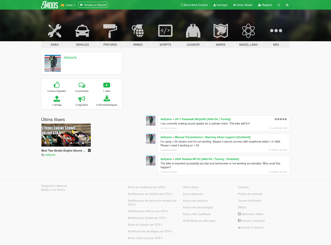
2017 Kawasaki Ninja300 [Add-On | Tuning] (203, 119)
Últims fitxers (190, 187)
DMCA (242, 207)
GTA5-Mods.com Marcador (199, 221)
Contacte (243, 187)
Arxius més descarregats (198, 207)
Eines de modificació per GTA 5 (147, 187)
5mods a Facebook (253, 221)
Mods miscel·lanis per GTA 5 (145, 238)
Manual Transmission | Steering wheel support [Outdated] (213, 137)
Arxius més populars (195, 200)
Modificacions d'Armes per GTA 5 (148, 211)
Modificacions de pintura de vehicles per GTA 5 (152, 202)
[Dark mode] (279, 5)
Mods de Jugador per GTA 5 (145, 224)
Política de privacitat (250, 194)
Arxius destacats (193, 194)
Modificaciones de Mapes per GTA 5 (150, 231)
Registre (266, 5)
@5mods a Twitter (252, 214)
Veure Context (170, 128)
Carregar (222, 5)
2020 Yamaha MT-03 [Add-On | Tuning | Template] (207, 159)
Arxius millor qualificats (197, 214)
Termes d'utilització (249, 200)
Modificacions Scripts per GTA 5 (147, 218)
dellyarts (70, 57)
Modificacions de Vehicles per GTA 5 (150, 194)
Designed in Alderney (54, 186)
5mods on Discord (252, 227)
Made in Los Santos (53, 189)
